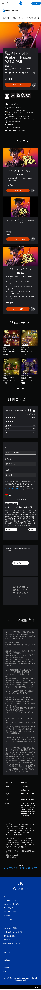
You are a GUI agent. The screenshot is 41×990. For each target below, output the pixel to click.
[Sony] (36, 989)
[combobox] (20, 453)
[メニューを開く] (2, 3)
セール (21, 18)
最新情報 (6, 18)
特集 (14, 18)
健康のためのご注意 (11, 855)
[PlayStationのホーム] (20, 3)
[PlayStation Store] (10, 10)
